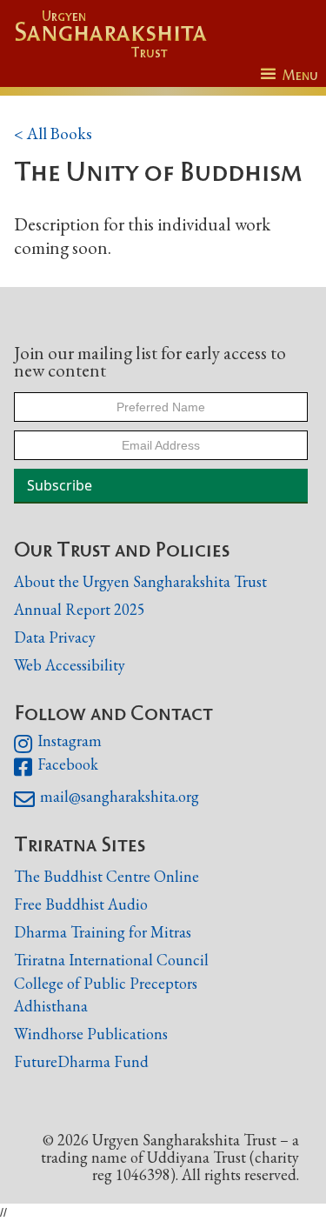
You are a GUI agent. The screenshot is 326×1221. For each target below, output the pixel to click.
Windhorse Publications (91, 1034)
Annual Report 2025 (79, 609)
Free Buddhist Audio (81, 904)
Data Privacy (55, 637)
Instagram (58, 743)
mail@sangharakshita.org (106, 799)
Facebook (56, 767)
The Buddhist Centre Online (106, 876)
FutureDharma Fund (81, 1061)
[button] (289, 75)
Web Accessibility (69, 665)
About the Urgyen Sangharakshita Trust (140, 581)
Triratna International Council (111, 960)
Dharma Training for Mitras (102, 932)
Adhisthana (51, 1006)
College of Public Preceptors (105, 983)
